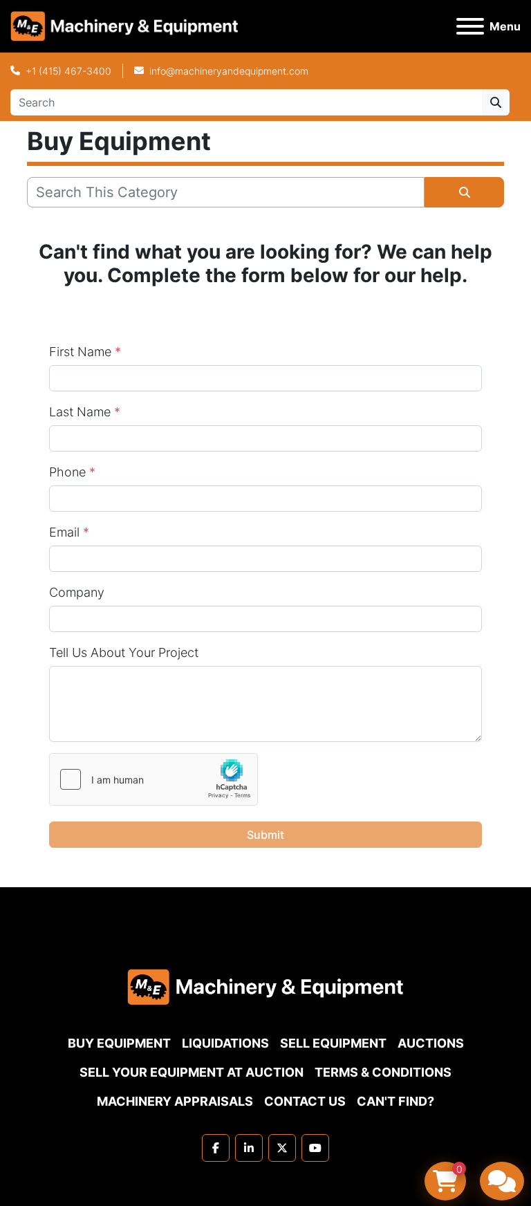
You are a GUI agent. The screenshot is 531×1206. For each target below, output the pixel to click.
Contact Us (305, 1101)
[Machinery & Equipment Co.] (265, 985)
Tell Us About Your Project (123, 652)
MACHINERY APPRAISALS (175, 1101)
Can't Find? (395, 1101)
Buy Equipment (119, 1043)
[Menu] (470, 26)
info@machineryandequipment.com (228, 71)
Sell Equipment (333, 1043)
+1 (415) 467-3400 (68, 71)
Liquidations (225, 1043)
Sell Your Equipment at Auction (192, 1072)
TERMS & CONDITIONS (383, 1072)
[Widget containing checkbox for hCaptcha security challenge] (153, 779)
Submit (265, 835)
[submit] (496, 102)
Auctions (431, 1043)
